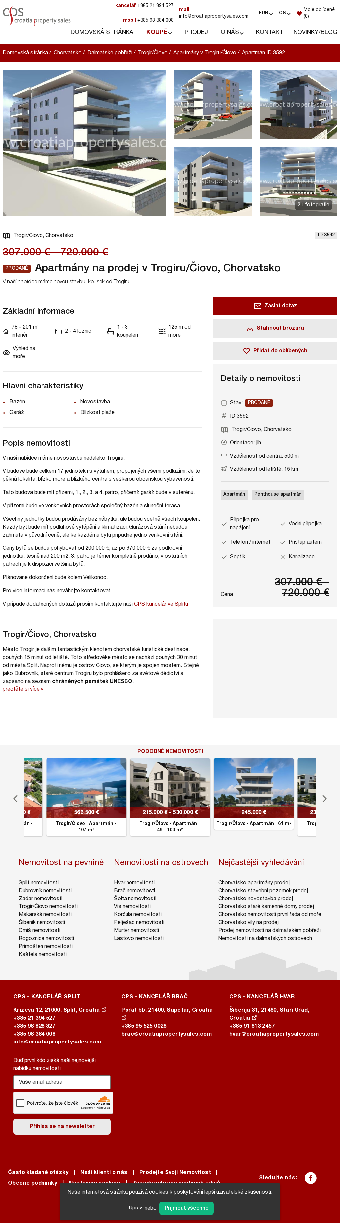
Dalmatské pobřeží (109, 53)
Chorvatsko (68, 53)
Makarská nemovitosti (45, 914)
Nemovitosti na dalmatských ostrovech (265, 938)
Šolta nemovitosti (135, 899)
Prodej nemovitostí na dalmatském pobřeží (269, 930)
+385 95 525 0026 (143, 1026)
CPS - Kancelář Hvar (262, 997)
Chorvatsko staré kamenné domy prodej (266, 906)
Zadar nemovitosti (40, 899)
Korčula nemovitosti (138, 914)
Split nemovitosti (39, 883)
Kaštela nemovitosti (43, 954)
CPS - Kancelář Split (47, 997)
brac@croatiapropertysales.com (166, 1034)
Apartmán (234, 494)
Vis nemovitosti (132, 906)
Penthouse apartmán (277, 494)
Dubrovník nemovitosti (45, 891)
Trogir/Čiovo (153, 53)
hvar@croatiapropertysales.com (274, 1034)
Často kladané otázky (38, 1172)
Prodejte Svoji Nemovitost (175, 1172)
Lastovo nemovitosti (139, 938)
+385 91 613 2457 (252, 1026)
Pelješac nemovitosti (139, 922)
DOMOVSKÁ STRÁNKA (102, 32)
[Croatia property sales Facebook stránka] (311, 1178)
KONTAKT (269, 32)
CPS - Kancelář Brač (154, 997)
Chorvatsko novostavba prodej (255, 899)
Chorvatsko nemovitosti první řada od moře (269, 914)
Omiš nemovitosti (39, 930)
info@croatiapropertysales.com (213, 13)
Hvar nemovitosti (134, 883)
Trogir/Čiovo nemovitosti (48, 906)
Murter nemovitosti (136, 930)
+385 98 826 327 (34, 1026)
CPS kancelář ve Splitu (161, 604)
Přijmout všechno (187, 1208)
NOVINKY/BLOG (315, 32)
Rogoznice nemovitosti (46, 938)
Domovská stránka (25, 53)
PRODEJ (196, 32)
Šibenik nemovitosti (42, 922)
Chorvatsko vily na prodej (248, 922)
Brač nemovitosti (134, 891)
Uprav (135, 1208)
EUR (263, 13)
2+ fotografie (313, 205)
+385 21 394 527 (144, 6)
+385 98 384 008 (148, 20)
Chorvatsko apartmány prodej (254, 883)
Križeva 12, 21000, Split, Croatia (57, 1010)
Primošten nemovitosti (46, 946)
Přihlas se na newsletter (62, 1126)
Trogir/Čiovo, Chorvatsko (43, 235)
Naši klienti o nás (103, 1172)
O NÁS (230, 32)
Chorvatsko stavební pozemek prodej (263, 891)
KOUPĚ (156, 32)
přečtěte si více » (23, 689)
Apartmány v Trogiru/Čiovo (204, 53)
